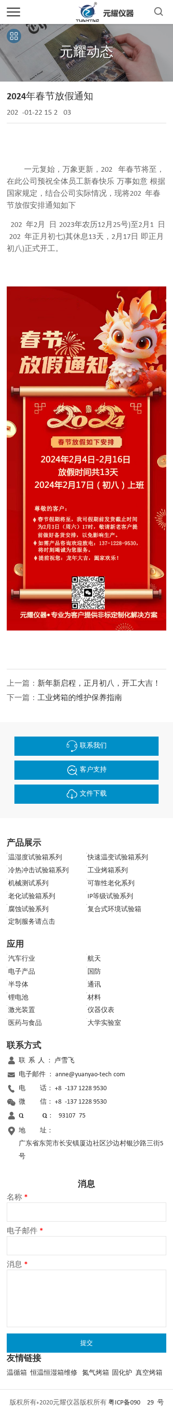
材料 (94, 997)
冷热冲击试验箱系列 (38, 870)
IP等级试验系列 (110, 896)
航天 (94, 959)
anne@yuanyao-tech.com (90, 1074)
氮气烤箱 (95, 1373)
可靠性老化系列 (111, 883)
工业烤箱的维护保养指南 (79, 698)
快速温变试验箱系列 (117, 857)
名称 (17, 1198)
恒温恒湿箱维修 (53, 1373)
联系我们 (93, 746)
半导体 (18, 984)
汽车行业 (21, 959)
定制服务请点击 (31, 922)
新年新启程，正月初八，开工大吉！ (99, 684)
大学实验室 (104, 1023)
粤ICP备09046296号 (136, 1402)
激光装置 (21, 1010)
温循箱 (17, 1373)
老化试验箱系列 (31, 896)
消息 (17, 1265)
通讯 (94, 984)
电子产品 (21, 972)
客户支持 (93, 769)
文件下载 (93, 793)
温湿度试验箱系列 (35, 857)
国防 (94, 972)
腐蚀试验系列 (28, 909)
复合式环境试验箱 (114, 909)
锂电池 (18, 997)
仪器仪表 (100, 1010)
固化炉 (122, 1373)
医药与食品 (25, 1023)
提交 (86, 1342)
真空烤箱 (149, 1373)
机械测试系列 (28, 883)
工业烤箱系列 (107, 870)
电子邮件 (25, 1231)
